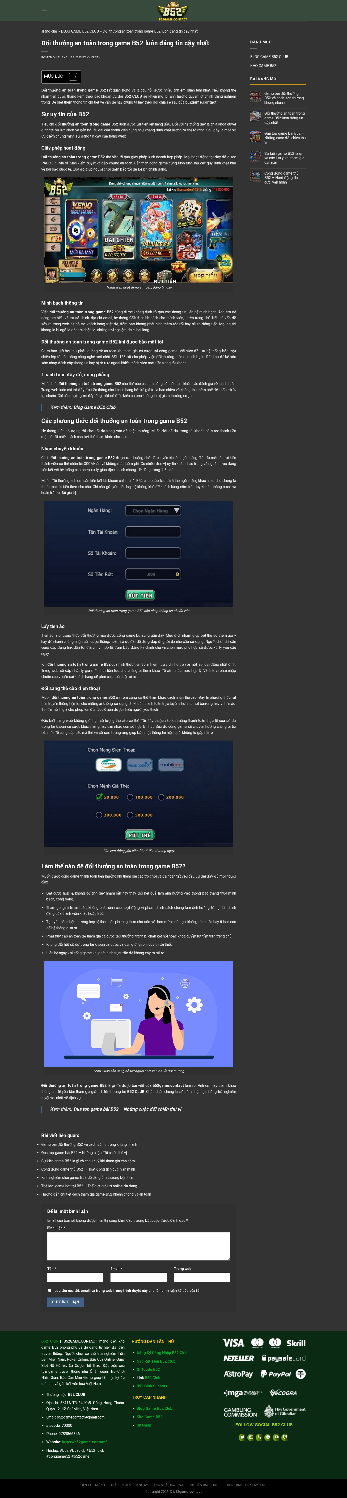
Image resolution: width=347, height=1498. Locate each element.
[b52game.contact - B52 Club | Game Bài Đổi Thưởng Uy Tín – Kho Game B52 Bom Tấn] (173, 10)
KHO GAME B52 (263, 65)
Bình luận (56, 1228)
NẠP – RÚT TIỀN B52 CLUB (198, 1485)
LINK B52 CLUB (256, 1485)
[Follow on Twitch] (285, 1437)
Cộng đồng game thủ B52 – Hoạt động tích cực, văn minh (88, 1169)
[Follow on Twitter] (243, 1437)
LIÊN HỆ (86, 1485)
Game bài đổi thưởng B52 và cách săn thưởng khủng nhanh (89, 1144)
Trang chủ (49, 31)
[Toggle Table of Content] (70, 77)
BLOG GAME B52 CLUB (80, 31)
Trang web (182, 1269)
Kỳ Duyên (94, 57)
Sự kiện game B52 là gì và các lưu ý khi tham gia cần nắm (88, 1161)
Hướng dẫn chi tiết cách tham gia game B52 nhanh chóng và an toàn (96, 1194)
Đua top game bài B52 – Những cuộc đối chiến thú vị (84, 1153)
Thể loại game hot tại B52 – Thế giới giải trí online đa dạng (89, 1186)
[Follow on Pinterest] (268, 1437)
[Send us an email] (251, 1437)
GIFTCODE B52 (231, 1485)
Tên (51, 1269)
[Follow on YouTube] (277, 1437)
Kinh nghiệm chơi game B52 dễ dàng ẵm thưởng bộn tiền (87, 1177)
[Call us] (260, 1437)
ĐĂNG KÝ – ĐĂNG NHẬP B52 (155, 1485)
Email (116, 1269)
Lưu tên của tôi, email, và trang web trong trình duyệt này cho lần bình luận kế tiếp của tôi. (128, 1291)
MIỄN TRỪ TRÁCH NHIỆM (113, 1485)
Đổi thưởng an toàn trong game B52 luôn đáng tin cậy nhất (284, 118)
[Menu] (44, 10)
